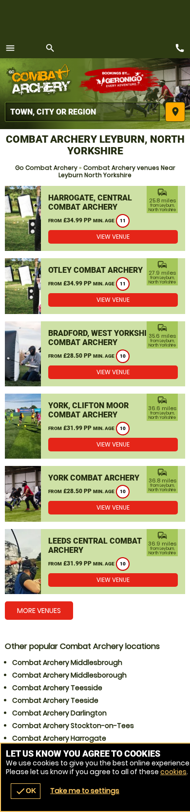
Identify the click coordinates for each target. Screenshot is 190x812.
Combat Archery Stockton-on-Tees (73, 725)
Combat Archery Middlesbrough (67, 662)
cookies (173, 772)
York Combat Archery (93, 477)
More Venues (39, 610)
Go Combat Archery (46, 168)
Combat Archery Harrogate (59, 738)
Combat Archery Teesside (57, 688)
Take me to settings (84, 790)
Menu (10, 48)
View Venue (113, 236)
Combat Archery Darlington (59, 713)
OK (25, 791)
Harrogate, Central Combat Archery (90, 202)
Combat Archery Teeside (55, 700)
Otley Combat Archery (95, 270)
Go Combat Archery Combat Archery (41, 80)
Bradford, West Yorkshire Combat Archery (102, 338)
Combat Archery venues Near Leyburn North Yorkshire (116, 171)
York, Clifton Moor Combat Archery (88, 410)
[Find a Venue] (82, 112)
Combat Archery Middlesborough (69, 675)
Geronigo (120, 80)
